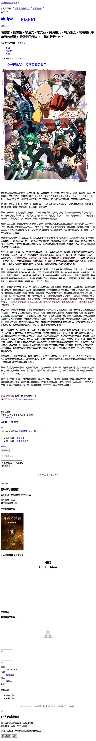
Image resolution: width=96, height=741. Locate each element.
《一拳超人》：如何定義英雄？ (26, 64)
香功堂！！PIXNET (18, 19)
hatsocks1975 (6, 417)
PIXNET (29, 706)
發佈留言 (5, 466)
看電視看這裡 (22, 441)
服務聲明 (71, 706)
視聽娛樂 (22, 43)
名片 (8, 54)
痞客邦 (22, 431)
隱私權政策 (62, 706)
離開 (14, 736)
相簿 (8, 48)
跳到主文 (5, 26)
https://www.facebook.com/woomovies (18, 399)
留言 (27, 431)
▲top (3, 446)
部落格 (9, 51)
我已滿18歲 (6, 736)
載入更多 (5, 450)
